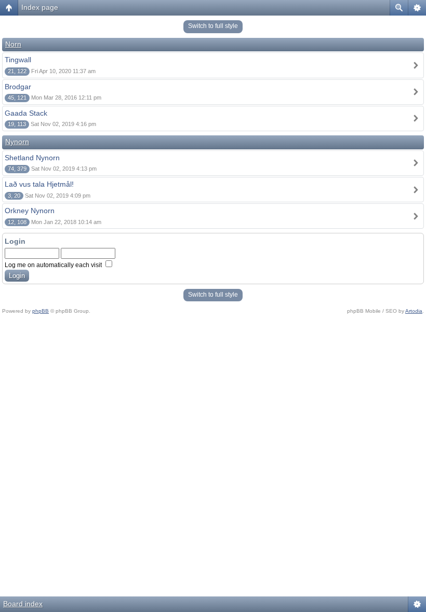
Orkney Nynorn (30, 210)
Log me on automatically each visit (54, 265)
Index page (39, 7)
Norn (13, 44)
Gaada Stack (26, 113)
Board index (23, 604)
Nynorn (17, 141)
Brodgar (18, 86)
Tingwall (18, 59)
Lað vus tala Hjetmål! (39, 184)
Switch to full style (213, 26)
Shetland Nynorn (32, 158)
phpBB (40, 311)
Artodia (413, 311)
